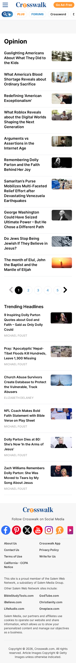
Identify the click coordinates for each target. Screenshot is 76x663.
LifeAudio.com (14, 608)
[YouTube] (38, 530)
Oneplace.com (49, 608)
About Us (10, 543)
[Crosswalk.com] (31, 5)
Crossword (58, 14)
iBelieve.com (13, 602)
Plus (21, 14)
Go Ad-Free (64, 5)
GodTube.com (49, 595)
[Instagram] (48, 530)
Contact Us (11, 550)
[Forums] (59, 530)
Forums (37, 14)
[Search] (7, 14)
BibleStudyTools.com (19, 595)
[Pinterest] (16, 530)
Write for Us (47, 556)
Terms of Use (13, 556)
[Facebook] (5, 530)
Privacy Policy (49, 550)
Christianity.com (50, 602)
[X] (27, 530)
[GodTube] (70, 530)
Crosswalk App (49, 543)
